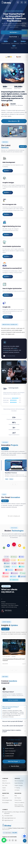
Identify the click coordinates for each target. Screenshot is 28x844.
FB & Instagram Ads (7, 800)
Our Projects (18, 797)
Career (4, 787)
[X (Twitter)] (9, 840)
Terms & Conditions (19, 802)
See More (6, 170)
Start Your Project (13, 761)
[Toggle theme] (17, 2)
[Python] (19, 545)
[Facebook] (6, 840)
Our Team (4, 785)
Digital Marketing (19, 783)
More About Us (12, 121)
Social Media (5, 802)
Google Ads (5, 797)
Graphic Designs (19, 785)
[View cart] (21, 2)
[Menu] (25, 2)
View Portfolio (13, 37)
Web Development (19, 780)
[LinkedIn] (15, 840)
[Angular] (4, 548)
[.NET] (24, 548)
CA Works (17, 790)
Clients (4, 790)
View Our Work (15, 766)
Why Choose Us (6, 783)
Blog (16, 795)
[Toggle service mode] (5, 356)
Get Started (13, 32)
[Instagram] (12, 840)
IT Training (17, 787)
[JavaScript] (14, 544)
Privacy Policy (18, 800)
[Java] (8, 545)
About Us (4, 780)
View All (22, 146)
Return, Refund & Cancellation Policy (19, 805)
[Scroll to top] (24, 840)
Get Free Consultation (13, 700)
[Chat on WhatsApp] (4, 840)
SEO (3, 795)
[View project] (23, 468)
